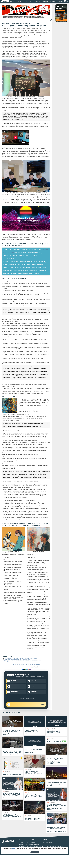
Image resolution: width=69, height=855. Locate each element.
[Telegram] (27, 669)
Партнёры (45, 839)
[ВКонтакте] (22, 669)
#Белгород (15, 664)
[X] (24, 669)
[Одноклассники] (28, 669)
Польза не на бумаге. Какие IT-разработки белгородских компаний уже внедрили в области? (20, 658)
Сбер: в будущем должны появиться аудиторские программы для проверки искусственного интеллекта (22, 660)
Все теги (21, 841)
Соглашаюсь (35, 852)
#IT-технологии (29, 664)
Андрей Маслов (47, 651)
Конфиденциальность (48, 842)
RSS (20, 839)
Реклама (45, 841)
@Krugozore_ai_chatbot (8, 252)
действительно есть (32, 623)
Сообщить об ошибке (23, 842)
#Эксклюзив (37, 664)
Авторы (32, 841)
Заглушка (33, 842)
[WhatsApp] (25, 669)
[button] (49, 206)
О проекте (33, 839)
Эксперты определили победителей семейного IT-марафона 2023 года (17, 659)
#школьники (22, 664)
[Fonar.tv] (5, 1)
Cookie (13, 848)
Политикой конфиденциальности (35, 850)
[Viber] (30, 669)
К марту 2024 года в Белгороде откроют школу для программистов (16, 661)
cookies (28, 846)
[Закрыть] (51, 20)
